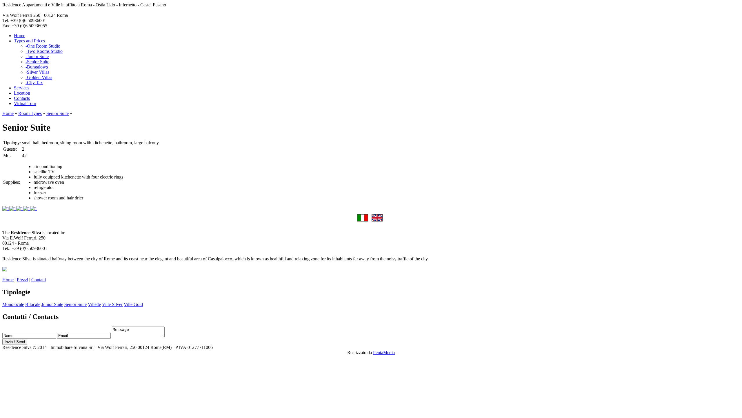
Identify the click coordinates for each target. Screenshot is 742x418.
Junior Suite (37, 56)
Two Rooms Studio (44, 51)
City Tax (34, 82)
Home (19, 35)
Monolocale (13, 304)
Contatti (38, 279)
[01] (5, 208)
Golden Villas (39, 77)
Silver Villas (37, 72)
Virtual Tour (25, 103)
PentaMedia (384, 352)
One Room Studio (43, 46)
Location (22, 93)
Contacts (22, 98)
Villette (94, 304)
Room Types (30, 113)
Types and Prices (29, 40)
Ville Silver (112, 304)
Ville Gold (133, 304)
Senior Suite (37, 61)
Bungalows (37, 66)
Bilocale (32, 304)
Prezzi (22, 279)
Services (21, 87)
